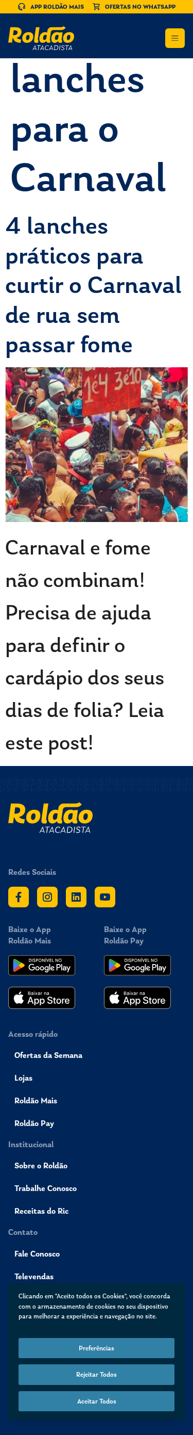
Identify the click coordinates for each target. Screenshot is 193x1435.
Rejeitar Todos (96, 1374)
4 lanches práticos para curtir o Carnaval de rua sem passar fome (93, 284)
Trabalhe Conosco (45, 1188)
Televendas (34, 1276)
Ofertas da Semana (48, 1055)
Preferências (96, 1348)
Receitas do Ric (41, 1211)
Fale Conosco (37, 1254)
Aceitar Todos (96, 1401)
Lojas (23, 1078)
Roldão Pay (34, 1123)
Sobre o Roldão (40, 1165)
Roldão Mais (35, 1100)
